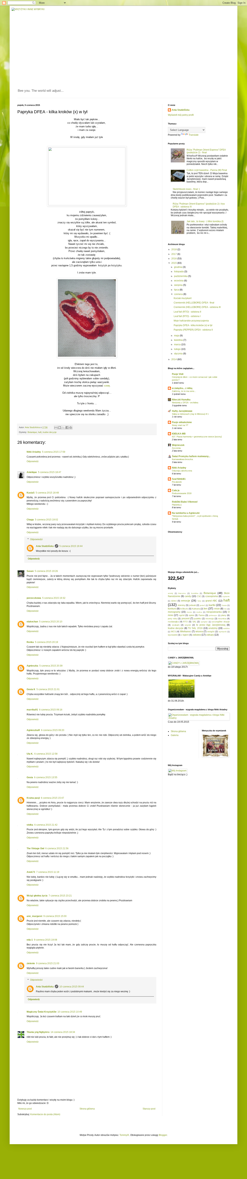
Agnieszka (32, 665)
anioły (170, 593)
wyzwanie (172, 635)
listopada (179, 271)
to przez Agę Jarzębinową (210, 625)
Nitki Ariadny (34, 452)
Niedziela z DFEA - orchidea (185, 402)
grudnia (178, 267)
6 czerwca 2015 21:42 (46, 824)
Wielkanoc (185, 631)
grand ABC (211, 600)
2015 (174, 263)
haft (39, 432)
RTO (185, 621)
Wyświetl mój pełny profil (181, 115)
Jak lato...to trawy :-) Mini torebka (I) (205, 221)
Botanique (32, 432)
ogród (181, 615)
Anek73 (31, 872)
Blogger (163, 1135)
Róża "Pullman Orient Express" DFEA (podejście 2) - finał (206, 151)
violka (30, 824)
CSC (199, 596)
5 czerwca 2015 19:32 (53, 598)
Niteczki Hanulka (181, 399)
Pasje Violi (177, 374)
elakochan (32, 621)
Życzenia (176, 448)
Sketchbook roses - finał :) (186, 189)
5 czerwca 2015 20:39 (51, 665)
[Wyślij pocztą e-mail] (56, 427)
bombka (194, 593)
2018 (174, 249)
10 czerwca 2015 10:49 (70, 1011)
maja (177, 335)
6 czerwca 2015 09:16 (50, 709)
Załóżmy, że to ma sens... (184, 391)
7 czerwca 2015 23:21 (60, 895)
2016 (174, 258)
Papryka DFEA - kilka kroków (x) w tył (193, 325)
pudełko (197, 618)
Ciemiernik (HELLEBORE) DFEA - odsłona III (197, 307)
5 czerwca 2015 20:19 (46, 642)
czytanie (226, 596)
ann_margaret (34, 916)
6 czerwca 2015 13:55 (45, 777)
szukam (175, 625)
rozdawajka (173, 621)
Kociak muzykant (182, 298)
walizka (226, 628)
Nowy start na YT (180, 425)
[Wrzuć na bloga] (60, 427)
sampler (204, 622)
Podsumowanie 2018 (181, 493)
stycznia (178, 353)
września (179, 280)
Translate (194, 135)
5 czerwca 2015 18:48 (47, 492)
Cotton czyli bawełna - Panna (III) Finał (207, 170)
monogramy (174, 612)
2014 (174, 359)
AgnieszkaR (33, 730)
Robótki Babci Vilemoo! (185, 501)
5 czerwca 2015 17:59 (53, 452)
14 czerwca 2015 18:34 (63, 1032)
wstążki (210, 631)
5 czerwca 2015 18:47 (49, 472)
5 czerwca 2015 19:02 (46, 519)
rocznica (222, 618)
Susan (30, 571)
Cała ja (175, 490)
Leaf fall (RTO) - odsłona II (187, 311)
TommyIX (124, 1135)
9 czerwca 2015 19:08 (45, 939)
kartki (212, 605)
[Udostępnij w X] (63, 427)
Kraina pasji (33, 798)
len (205, 608)
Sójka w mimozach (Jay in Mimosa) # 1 (190, 414)
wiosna (199, 631)
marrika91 (32, 709)
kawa (224, 605)
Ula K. (30, 753)
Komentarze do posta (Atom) (45, 1114)
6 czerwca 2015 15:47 (52, 798)
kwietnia (178, 340)
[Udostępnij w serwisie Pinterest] (71, 427)
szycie (188, 625)
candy (188, 596)
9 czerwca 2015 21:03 (47, 963)
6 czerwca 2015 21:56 (57, 848)
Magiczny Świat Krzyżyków (41, 1011)
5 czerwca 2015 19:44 (71, 546)
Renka (30, 642)
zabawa (197, 634)
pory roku (172, 618)
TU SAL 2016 (195, 628)
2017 (174, 254)
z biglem (185, 635)
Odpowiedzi (36, 539)
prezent (185, 618)
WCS (173, 631)
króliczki (184, 608)
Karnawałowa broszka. (182, 459)
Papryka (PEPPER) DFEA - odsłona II (193, 329)
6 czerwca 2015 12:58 (46, 753)
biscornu (182, 593)
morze (189, 612)
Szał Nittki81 (179, 479)
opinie (191, 615)
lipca (177, 289)
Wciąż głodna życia (37, 895)
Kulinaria (196, 608)
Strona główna (87, 1108)
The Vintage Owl (35, 848)
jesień (202, 605)
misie (217, 608)
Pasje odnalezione (182, 422)
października (181, 276)
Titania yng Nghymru (38, 1032)
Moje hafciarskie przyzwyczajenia (191, 320)
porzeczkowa (34, 598)
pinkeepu (213, 615)
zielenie (31, 963)
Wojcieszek (178, 445)
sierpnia (178, 285)
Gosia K (31, 689)
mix (225, 609)
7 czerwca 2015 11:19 (47, 872)
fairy (199, 601)
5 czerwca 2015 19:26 (46, 571)
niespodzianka (214, 612)
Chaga (30, 519)
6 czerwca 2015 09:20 (52, 730)
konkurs (172, 608)
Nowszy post (25, 1108)
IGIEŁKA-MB (179, 433)
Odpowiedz (33, 461)
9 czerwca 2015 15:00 (55, 916)
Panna (202, 615)
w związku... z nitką (182, 388)
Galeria (174, 735)
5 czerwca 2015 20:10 (50, 621)
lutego (177, 349)
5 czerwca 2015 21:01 (48, 689)
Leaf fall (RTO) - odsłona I (187, 316)
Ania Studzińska (45, 546)
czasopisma (211, 596)
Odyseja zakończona (182, 471)
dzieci (174, 601)
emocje (185, 600)
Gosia (30, 777)
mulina (199, 612)
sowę (107, 385)
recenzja (210, 618)
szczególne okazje (221, 621)
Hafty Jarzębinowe (182, 411)
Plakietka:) (177, 505)
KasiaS (31, 492)
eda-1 (30, 939)
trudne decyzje (50, 432)
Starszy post (149, 1108)
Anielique (32, 472)
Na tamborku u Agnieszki (186, 513)
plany (223, 615)
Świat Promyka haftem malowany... (191, 456)
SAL (194, 621)
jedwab (192, 605)
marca (177, 344)
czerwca (178, 294)
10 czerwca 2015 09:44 (71, 986)
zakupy (210, 634)
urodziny (212, 628)
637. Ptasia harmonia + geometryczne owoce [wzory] (197, 436)
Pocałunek (177, 482)
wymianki (223, 632)
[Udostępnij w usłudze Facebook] (67, 427)
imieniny (181, 605)
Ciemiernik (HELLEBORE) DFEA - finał (194, 302)
